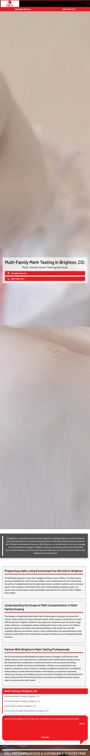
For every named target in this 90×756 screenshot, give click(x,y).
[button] (88, 3)
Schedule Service (23, 9)
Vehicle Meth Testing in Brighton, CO (20, 706)
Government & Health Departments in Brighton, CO (26, 711)
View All (45, 737)
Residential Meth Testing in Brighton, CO (21, 696)
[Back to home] (10, 3)
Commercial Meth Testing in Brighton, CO (22, 701)
